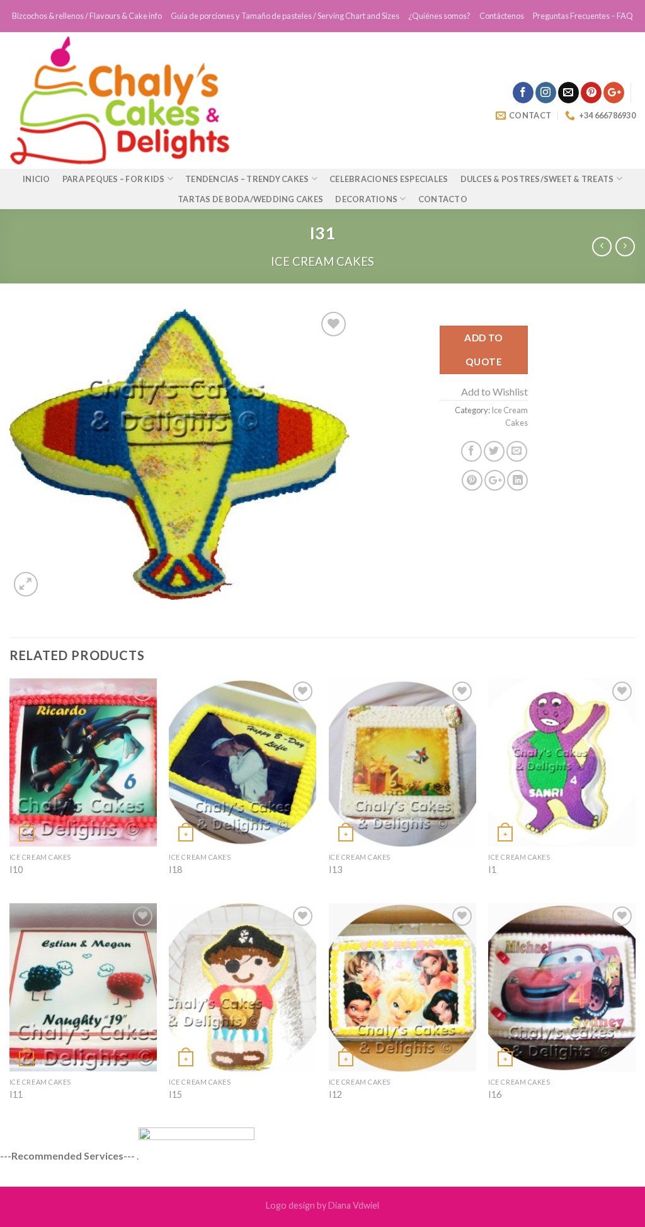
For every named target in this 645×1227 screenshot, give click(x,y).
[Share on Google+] (494, 480)
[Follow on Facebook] (523, 92)
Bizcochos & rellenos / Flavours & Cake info (87, 16)
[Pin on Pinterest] (472, 480)
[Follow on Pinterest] (591, 92)
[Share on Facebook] (471, 451)
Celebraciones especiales (388, 179)
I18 (175, 869)
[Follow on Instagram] (545, 92)
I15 (175, 1094)
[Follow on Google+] (613, 92)
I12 (335, 1094)
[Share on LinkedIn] (517, 480)
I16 (494, 1094)
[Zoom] (26, 584)
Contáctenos (501, 16)
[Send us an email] (568, 92)
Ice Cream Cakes (322, 261)
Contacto (442, 199)
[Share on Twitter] (494, 451)
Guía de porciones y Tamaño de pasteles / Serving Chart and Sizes (285, 16)
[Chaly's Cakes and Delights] (187, 100)
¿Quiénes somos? (439, 16)
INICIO (36, 179)
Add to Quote (483, 349)
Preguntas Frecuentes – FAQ (583, 16)
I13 (335, 869)
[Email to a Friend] (516, 451)
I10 (16, 869)
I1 (492, 869)
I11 (16, 1094)
